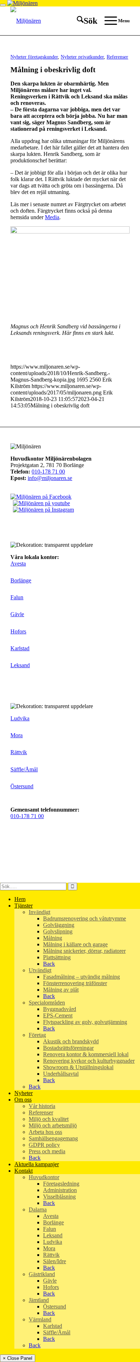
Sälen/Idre (54, 1261)
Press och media (47, 1151)
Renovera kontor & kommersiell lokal (86, 1054)
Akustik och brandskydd (71, 1041)
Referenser (117, 57)
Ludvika (19, 718)
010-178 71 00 (48, 471)
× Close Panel (17, 1358)
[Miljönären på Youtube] (40, 503)
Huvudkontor (44, 1177)
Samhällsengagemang (53, 1138)
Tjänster (23, 905)
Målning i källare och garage (75, 944)
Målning (52, 938)
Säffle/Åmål (24, 769)
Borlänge (20, 580)
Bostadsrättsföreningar (68, 1048)
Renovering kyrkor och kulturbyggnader (89, 1061)
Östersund (21, 786)
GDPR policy (44, 1145)
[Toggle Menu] (3, 5)
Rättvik (18, 752)
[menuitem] (83, 20)
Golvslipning (58, 931)
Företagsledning (61, 1184)
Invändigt (39, 912)
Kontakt (23, 1171)
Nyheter (23, 1093)
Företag (37, 1035)
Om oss (23, 1099)
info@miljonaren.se (50, 478)
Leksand (20, 665)
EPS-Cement (58, 1015)
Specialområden (47, 1002)
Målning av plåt (61, 990)
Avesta (18, 563)
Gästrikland (42, 1274)
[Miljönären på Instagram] (42, 510)
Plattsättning (57, 957)
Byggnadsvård (59, 1009)
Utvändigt (40, 970)
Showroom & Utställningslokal (78, 1067)
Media (52, 217)
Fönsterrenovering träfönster (75, 983)
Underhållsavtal (61, 1074)
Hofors (18, 631)
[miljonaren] (58, 20)
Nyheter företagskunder (34, 57)
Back (49, 964)
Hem (19, 899)
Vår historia (42, 1106)
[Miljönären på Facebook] (40, 497)
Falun (16, 597)
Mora (16, 735)
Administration (60, 1190)
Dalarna (38, 1209)
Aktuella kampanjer (36, 1164)
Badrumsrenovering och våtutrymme (84, 918)
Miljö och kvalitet (49, 1119)
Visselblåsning (59, 1197)
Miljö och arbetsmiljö (53, 1125)
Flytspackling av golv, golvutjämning (85, 1022)
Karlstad (19, 648)
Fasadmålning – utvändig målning (81, 977)
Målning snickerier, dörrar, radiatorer (84, 951)
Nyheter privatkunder (82, 57)
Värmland (40, 1319)
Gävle (17, 614)
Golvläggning (58, 925)
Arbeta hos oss (45, 1132)
